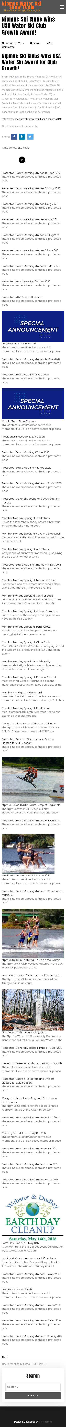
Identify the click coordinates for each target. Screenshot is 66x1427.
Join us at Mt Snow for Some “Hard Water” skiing (31, 975)
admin (36, 43)
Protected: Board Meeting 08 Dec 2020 (26, 281)
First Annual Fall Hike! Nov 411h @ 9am (24, 1032)
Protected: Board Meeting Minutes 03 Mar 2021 (30, 266)
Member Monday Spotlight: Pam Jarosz (26, 626)
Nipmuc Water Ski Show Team (22, 5)
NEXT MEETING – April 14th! (17, 1289)
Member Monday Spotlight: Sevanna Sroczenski (31, 533)
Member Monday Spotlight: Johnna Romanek (30, 611)
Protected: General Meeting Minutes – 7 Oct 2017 (32, 1048)
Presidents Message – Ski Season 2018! (26, 875)
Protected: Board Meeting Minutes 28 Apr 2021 (30, 250)
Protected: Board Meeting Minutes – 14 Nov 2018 (31, 564)
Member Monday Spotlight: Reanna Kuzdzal (29, 677)
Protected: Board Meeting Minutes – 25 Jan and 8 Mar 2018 (32, 893)
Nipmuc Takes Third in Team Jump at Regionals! (31, 805)
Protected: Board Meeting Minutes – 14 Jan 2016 (31, 1305)
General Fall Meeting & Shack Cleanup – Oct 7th (32, 1063)
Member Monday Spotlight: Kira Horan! (25, 708)
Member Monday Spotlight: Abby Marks (26, 549)
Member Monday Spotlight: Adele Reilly (26, 661)
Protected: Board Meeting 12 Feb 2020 (25, 374)
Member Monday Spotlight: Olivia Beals (26, 642)
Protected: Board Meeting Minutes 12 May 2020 (31, 359)
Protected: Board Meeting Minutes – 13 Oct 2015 (31, 1320)
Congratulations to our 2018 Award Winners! (29, 723)
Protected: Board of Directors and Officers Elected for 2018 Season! (28, 1080)
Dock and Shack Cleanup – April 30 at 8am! (29, 1258)
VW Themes (45, 1421)
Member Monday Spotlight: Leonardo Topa (28, 580)
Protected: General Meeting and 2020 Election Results (30, 500)
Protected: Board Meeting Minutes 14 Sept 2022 (31, 173)
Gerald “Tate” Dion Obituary (19, 421)
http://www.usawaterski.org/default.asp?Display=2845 (31, 119)
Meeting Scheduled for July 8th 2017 (24, 1133)
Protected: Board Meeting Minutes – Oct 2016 (30, 1179)
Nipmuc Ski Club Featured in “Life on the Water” (31, 960)
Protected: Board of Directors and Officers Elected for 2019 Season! (28, 741)
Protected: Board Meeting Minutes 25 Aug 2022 (31, 188)
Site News (23, 147)
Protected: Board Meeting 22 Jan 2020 (26, 452)
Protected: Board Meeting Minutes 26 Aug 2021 (31, 235)
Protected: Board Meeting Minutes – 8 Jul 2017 (30, 1117)
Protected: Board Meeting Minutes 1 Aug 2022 (30, 204)
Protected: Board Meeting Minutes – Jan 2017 (30, 1164)
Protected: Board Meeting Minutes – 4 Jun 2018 (31, 820)
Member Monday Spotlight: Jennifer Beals (27, 595)
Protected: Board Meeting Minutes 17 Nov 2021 (30, 219)
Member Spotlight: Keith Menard (22, 692)
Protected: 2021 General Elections (22, 297)
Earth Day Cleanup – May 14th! (20, 1243)
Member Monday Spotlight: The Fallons (26, 518)
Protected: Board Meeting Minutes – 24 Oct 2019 (32, 483)
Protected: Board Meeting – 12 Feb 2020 (26, 467)
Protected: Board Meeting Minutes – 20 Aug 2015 (32, 1336)
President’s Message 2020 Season (23, 436)
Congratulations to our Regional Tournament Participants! (30, 1100)
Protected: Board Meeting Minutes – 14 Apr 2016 (31, 1274)
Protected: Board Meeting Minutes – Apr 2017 (29, 1148)
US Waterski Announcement (19, 343)
